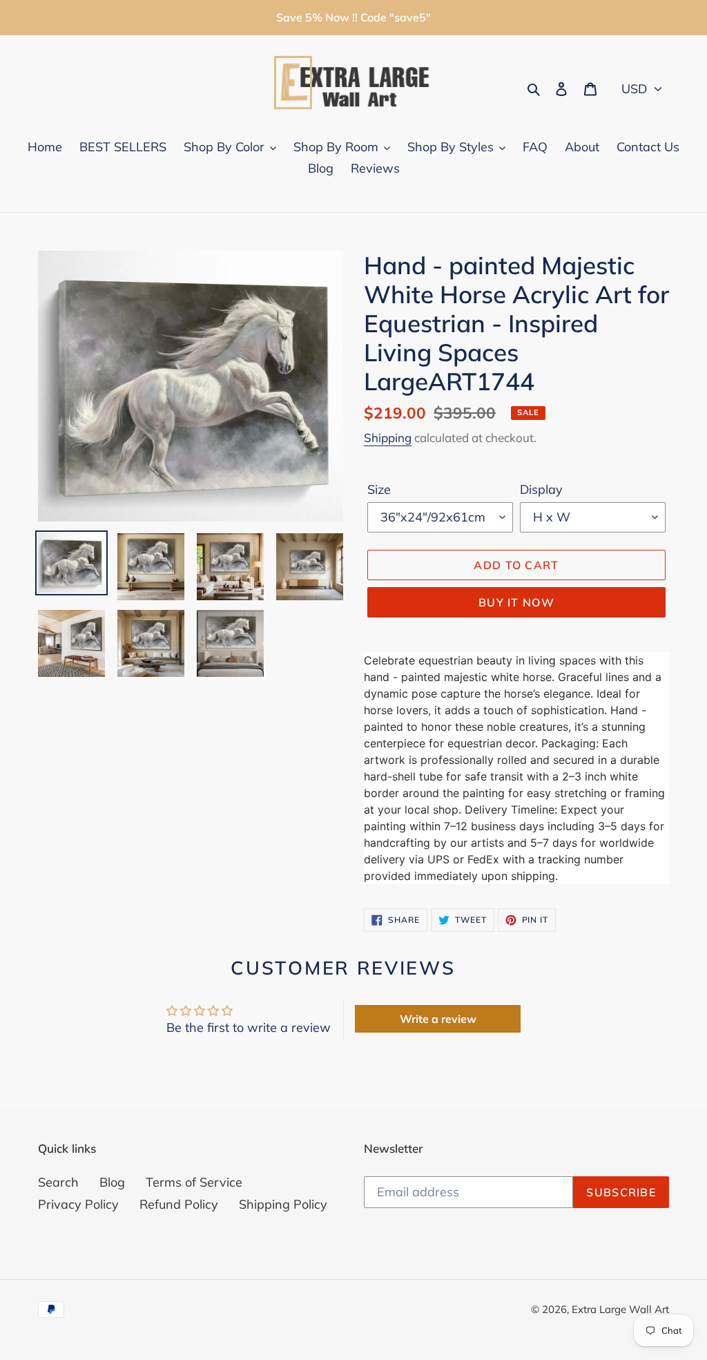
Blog (112, 1182)
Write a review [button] (438, 1019)
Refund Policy (178, 1204)
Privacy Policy (78, 1204)
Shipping (387, 437)
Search (58, 1182)
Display (541, 489)
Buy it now (516, 602)
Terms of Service (194, 1182)
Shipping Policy (283, 1204)
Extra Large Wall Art (620, 1309)
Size (379, 489)
